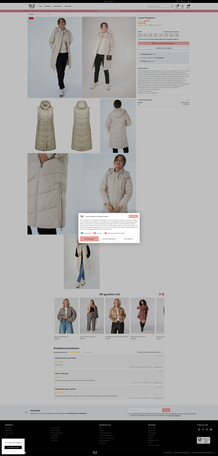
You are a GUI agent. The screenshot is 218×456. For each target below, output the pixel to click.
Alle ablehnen (128, 239)
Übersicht (134, 216)
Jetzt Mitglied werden (13, 447)
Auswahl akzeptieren (109, 239)
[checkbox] (85, 233)
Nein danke (13, 451)
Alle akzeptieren (89, 239)
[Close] (23, 440)
